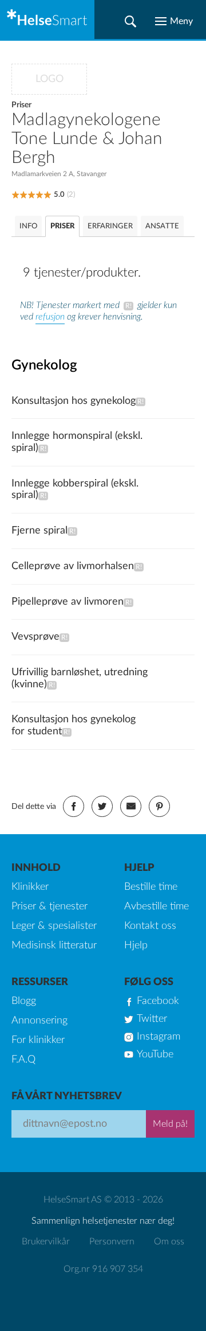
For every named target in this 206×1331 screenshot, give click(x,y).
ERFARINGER (110, 226)
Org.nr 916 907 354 (103, 1269)
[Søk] (130, 21)
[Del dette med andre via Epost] (130, 806)
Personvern (111, 1241)
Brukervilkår (46, 1241)
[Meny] (174, 21)
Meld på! (170, 1123)
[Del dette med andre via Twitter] (102, 806)
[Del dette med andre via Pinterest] (159, 806)
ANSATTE (162, 226)
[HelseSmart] (47, 19)
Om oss (169, 1241)
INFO (28, 226)
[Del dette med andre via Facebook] (73, 806)
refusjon (50, 316)
